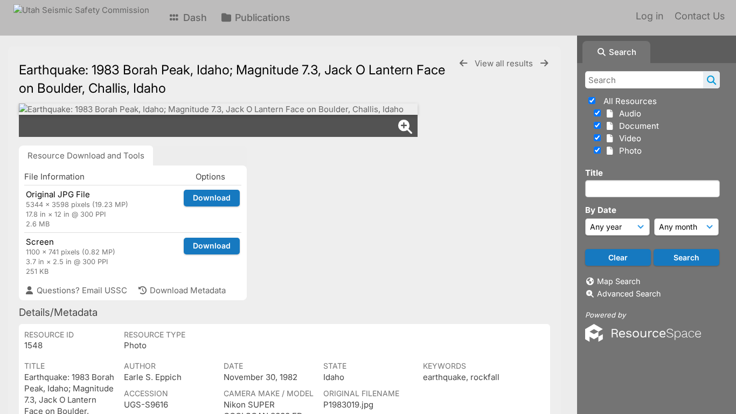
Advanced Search (629, 293)
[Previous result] (463, 63)
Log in (649, 16)
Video (628, 138)
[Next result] (544, 63)
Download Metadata (187, 290)
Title (594, 173)
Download (212, 197)
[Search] (711, 79)
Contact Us (700, 16)
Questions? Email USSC (80, 290)
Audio (628, 113)
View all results (505, 63)
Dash (193, 17)
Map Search (618, 281)
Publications (261, 17)
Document (637, 126)
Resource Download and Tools (85, 155)
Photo (628, 151)
